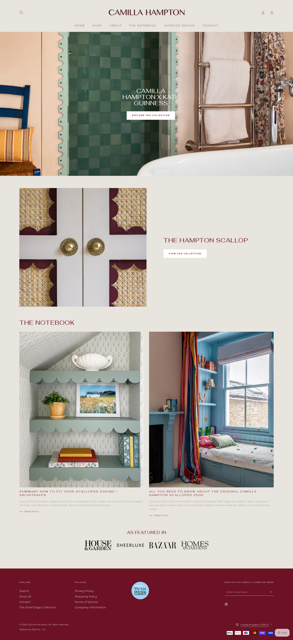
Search (24, 591)
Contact (25, 602)
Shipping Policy (86, 596)
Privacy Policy (84, 591)
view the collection (185, 253)
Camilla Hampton (37, 624)
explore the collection (151, 115)
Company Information (90, 607)
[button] (21, 12)
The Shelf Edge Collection (37, 607)
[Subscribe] (272, 592)
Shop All (25, 596)
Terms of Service (86, 602)
